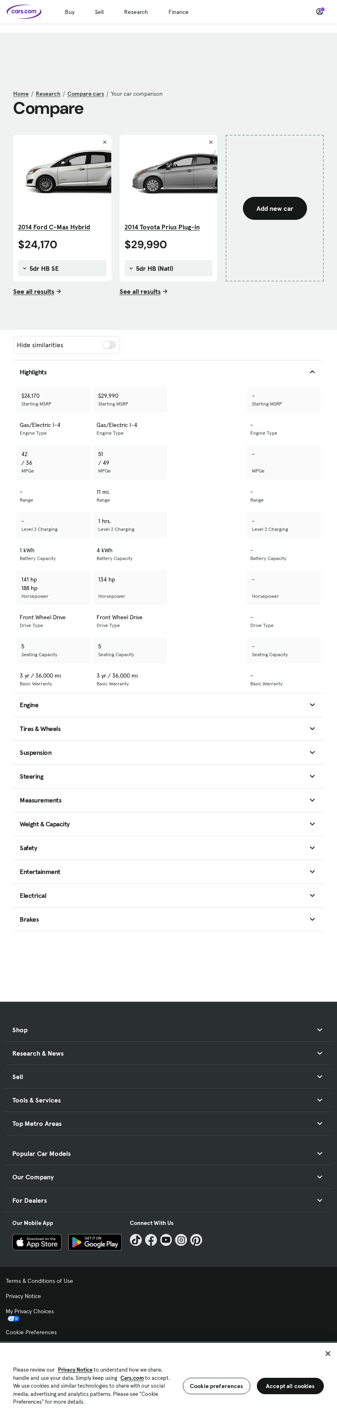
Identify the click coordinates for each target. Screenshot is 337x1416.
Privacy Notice (23, 1296)
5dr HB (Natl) (153, 268)
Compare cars (85, 93)
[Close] (328, 1354)
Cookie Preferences (31, 1332)
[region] (168, 1378)
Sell (99, 12)
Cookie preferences (216, 1386)
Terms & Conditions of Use (39, 1281)
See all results (33, 291)
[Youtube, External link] (166, 1240)
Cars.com (132, 1377)
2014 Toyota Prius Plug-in (162, 227)
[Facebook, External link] (151, 1240)
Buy (69, 12)
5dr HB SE (43, 268)
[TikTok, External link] (136, 1240)
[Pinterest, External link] (196, 1240)
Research (136, 12)
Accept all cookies (290, 1386)
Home (21, 93)
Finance (178, 12)
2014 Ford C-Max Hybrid (54, 227)
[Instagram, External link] (181, 1240)
